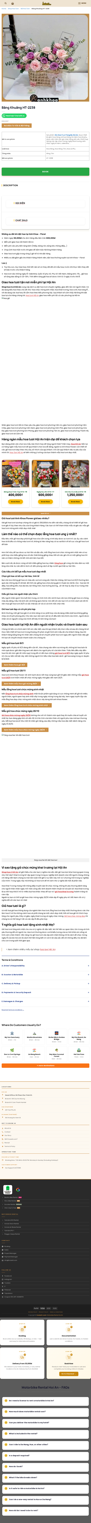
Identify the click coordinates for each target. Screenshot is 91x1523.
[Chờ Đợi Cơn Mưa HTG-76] (75, 473)
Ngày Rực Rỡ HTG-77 (45, 492)
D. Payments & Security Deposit (45, 992)
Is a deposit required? (19, 1455)
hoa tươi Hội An (47, 949)
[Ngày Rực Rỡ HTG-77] (45, 473)
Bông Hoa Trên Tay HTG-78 (15, 492)
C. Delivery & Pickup (45, 983)
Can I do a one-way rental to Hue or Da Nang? (30, 1499)
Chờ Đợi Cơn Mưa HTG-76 (75, 492)
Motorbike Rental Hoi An (55, 1315)
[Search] (5, 3)
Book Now (15, 502)
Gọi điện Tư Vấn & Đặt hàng (17, 125)
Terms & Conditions (56, 1312)
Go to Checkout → (68, 1374)
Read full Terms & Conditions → (13, 1010)
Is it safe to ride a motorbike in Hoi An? (27, 1488)
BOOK (45, 171)
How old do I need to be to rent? (23, 1510)
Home (4, 9)
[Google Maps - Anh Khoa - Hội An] (18, 1189)
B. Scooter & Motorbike (45, 974)
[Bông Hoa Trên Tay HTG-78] (15, 473)
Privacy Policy (43, 1312)
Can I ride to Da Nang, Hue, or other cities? (28, 1444)
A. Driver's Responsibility (45, 965)
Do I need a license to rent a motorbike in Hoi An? (31, 1400)
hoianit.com (41, 1315)
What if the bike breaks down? (23, 1477)
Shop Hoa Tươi (13, 9)
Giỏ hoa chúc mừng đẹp (74, 916)
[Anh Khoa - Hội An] (7, 1189)
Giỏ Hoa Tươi (25, 9)
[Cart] (13, 3)
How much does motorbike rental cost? (27, 1411)
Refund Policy (33, 1312)
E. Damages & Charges (45, 1001)
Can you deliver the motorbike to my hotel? (29, 1422)
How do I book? (16, 1466)
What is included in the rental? (23, 1433)
